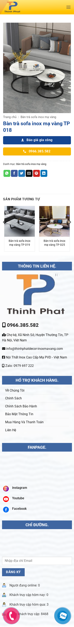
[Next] (69, 230)
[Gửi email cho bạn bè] (29, 173)
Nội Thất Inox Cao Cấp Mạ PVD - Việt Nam (36, 357)
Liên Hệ (10, 430)
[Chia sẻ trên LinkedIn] (43, 173)
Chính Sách (13, 398)
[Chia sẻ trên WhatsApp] (6, 173)
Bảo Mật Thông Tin (19, 414)
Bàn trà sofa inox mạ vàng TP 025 (54, 243)
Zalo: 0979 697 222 (19, 366)
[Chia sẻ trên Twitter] (21, 173)
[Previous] (4, 230)
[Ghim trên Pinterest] (36, 173)
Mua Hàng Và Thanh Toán (24, 422)
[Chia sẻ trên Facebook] (14, 173)
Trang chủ (9, 117)
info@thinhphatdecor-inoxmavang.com (34, 349)
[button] (68, 7)
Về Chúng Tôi (14, 390)
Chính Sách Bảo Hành (21, 406)
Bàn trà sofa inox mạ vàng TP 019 (19, 243)
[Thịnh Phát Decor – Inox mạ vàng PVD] (30, 7)
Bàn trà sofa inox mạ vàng (38, 117)
